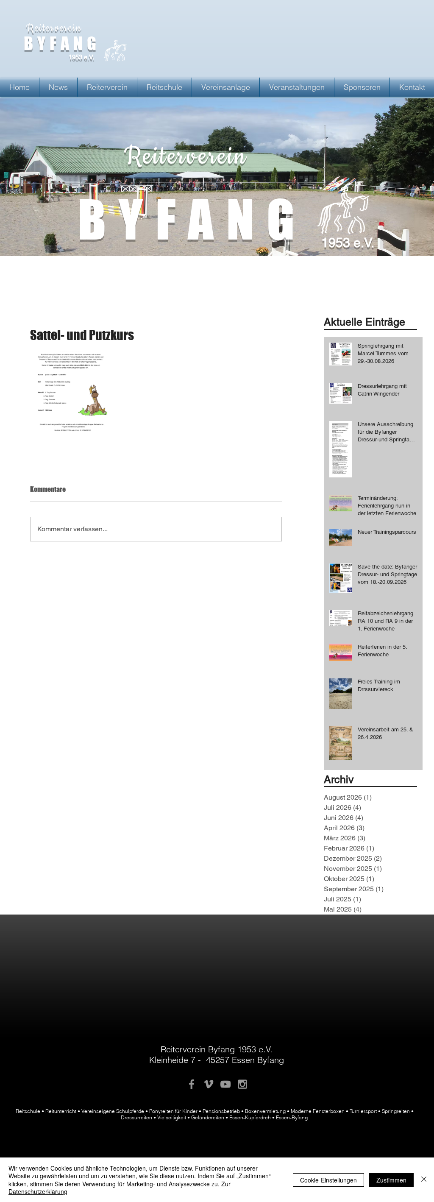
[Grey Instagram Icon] (242, 1084)
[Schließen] (424, 1179)
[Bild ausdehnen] (71, 392)
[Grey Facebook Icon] (191, 1084)
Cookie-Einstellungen (328, 1180)
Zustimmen (391, 1180)
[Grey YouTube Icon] (225, 1084)
